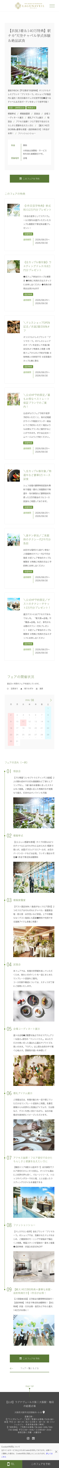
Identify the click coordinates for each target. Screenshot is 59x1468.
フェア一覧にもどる (29, 1368)
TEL (13, 1464)
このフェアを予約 (31, 179)
